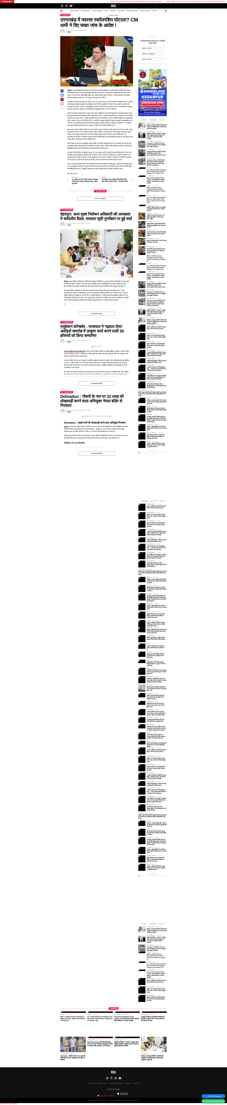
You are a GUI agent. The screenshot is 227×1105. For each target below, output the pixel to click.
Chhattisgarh (145, 10)
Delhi (106, 10)
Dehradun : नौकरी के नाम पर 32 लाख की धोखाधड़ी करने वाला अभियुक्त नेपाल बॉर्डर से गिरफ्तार (136, 1)
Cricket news (113, 15)
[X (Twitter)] (111, 1078)
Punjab (112, 10)
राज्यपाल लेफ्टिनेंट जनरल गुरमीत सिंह (74, 351)
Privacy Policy (102, 1083)
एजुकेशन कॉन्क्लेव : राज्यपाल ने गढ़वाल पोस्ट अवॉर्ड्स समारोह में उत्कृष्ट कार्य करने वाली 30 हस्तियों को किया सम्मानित (77, 1)
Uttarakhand (84, 10)
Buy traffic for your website (8, 1104)
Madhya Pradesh (132, 10)
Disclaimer (91, 1083)
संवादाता (69, 32)
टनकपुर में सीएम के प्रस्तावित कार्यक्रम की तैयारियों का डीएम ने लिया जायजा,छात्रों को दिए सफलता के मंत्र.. (192, 1)
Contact (128, 1083)
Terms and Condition (116, 1083)
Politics (154, 10)
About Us (136, 1083)
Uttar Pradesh (97, 10)
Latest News (74, 10)
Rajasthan (120, 10)
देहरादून (66, 426)
